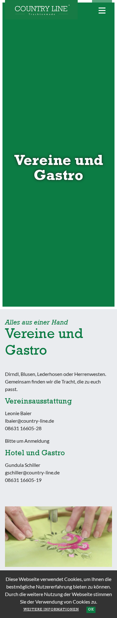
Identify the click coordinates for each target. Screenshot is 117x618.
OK (91, 610)
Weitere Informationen (51, 610)
